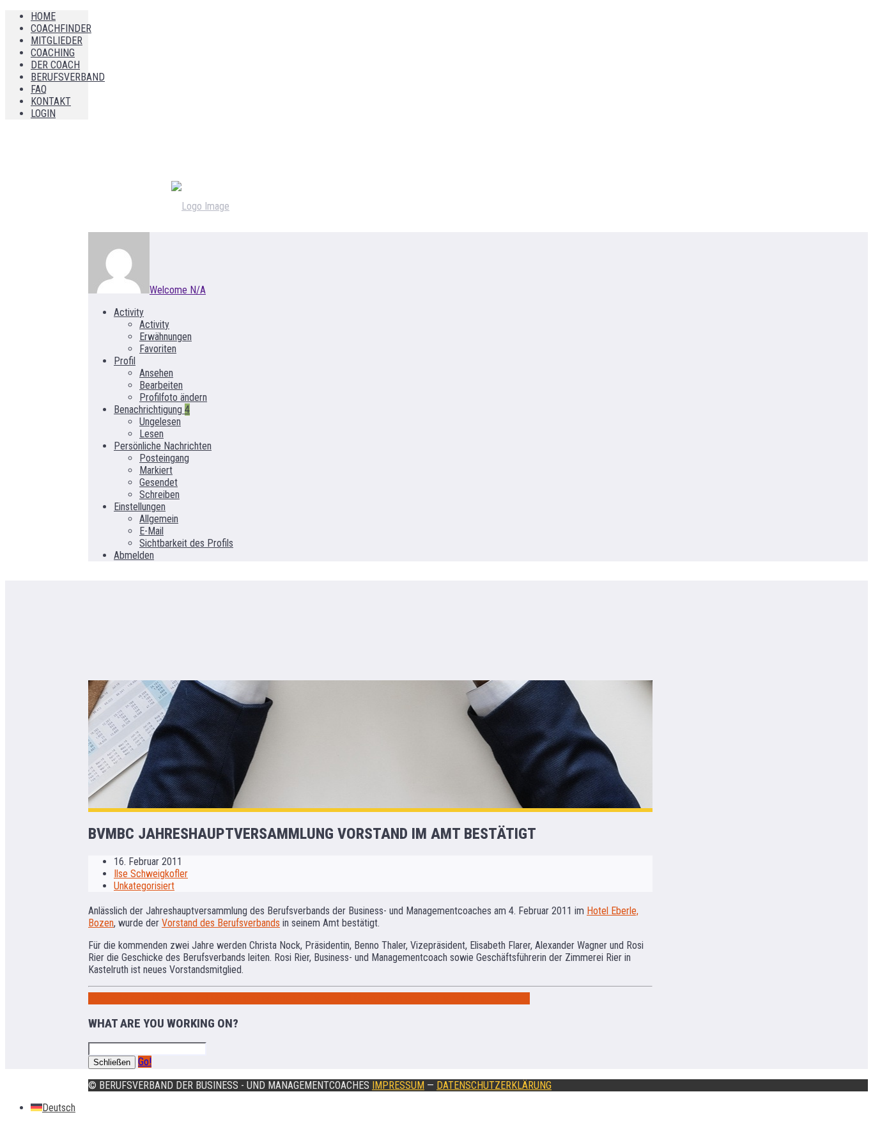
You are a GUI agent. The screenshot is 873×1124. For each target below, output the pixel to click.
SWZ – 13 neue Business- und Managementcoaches (192, 998)
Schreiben (159, 494)
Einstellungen (140, 507)
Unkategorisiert (144, 886)
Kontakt (51, 101)
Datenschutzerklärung (494, 1085)
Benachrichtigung (152, 409)
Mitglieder (56, 41)
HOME (43, 16)
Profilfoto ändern (173, 397)
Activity (129, 312)
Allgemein (158, 519)
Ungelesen (160, 422)
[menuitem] (53, 1108)
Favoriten (157, 349)
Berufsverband (68, 77)
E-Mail (151, 531)
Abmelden (134, 555)
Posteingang (164, 458)
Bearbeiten (161, 385)
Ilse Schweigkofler (151, 874)
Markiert (156, 470)
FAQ (39, 89)
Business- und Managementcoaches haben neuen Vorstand (413, 998)
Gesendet (158, 482)
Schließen (111, 1062)
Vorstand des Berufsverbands (221, 923)
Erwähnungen (165, 337)
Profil (124, 361)
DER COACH (55, 65)
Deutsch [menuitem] (58, 1108)
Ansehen (156, 373)
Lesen (151, 434)
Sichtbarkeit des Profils (186, 543)
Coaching (53, 53)
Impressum (398, 1085)
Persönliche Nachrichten (163, 446)
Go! (144, 1062)
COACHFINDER (61, 28)
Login (43, 113)
